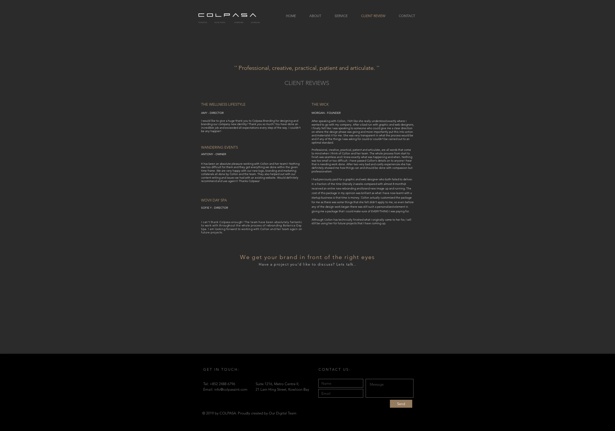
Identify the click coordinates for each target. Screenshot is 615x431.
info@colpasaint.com (230, 389)
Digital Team (286, 413)
